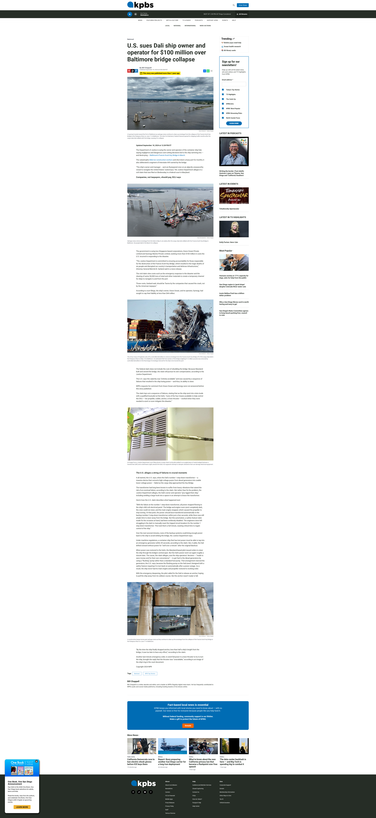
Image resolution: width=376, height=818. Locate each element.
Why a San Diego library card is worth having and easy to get (234, 303)
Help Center (195, 806)
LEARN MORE (22, 807)
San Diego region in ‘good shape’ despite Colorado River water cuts (232, 285)
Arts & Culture (172, 20)
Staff (166, 809)
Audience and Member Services (201, 785)
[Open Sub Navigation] (144, 20)
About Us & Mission (171, 785)
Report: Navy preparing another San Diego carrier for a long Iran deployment (172, 761)
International (190, 26)
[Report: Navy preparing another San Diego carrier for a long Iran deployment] (172, 746)
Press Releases (169, 802)
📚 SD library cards (228, 50)
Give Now (243, 5)
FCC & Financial (170, 795)
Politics (191, 757)
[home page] (140, 5)
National (177, 26)
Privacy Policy (169, 806)
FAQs (194, 795)
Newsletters (169, 788)
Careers (167, 792)
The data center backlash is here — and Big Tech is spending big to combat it (233, 761)
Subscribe (234, 123)
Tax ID (221, 799)
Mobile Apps (169, 799)
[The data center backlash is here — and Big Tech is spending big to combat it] (234, 746)
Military (160, 757)
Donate (188, 725)
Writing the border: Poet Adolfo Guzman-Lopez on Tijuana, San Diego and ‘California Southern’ (231, 173)
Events (225, 20)
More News (132, 735)
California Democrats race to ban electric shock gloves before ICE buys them (141, 761)
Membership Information (227, 792)
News (140, 20)
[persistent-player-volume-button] (135, 14)
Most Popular (225, 251)
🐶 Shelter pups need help (231, 43)
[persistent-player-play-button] (129, 14)
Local (167, 26)
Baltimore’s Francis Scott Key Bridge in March (167, 155)
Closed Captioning (197, 788)
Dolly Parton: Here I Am (228, 242)
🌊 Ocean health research (231, 46)
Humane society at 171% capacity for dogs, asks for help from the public (233, 277)
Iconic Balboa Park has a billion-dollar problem (232, 294)
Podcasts (199, 20)
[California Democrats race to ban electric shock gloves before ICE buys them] (141, 746)
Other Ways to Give (225, 795)
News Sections (205, 26)
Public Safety (131, 757)
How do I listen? (197, 799)
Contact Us (195, 792)
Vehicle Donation (225, 802)
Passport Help (196, 802)
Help (234, 20)
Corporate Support (225, 785)
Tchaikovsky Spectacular (229, 209)
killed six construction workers (161, 160)
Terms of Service (170, 813)
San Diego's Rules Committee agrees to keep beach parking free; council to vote (233, 313)
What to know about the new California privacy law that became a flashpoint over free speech (203, 763)
